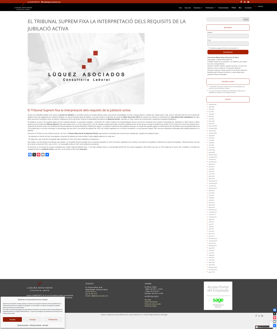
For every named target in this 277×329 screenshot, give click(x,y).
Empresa (197, 8)
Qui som (188, 8)
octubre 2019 (212, 159)
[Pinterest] (275, 318)
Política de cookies (22, 325)
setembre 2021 (213, 104)
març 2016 (211, 260)
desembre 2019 (213, 154)
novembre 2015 (213, 269)
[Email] (275, 322)
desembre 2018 (213, 181)
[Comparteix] (275, 325)
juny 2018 (211, 195)
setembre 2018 (213, 188)
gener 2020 (212, 152)
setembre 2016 (213, 245)
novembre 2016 (213, 241)
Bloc (240, 8)
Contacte (248, 8)
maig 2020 (211, 142)
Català (255, 6)
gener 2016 (212, 265)
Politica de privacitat (35, 325)
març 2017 (211, 231)
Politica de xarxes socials (153, 304)
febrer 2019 (212, 176)
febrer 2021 (212, 121)
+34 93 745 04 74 (34, 2)
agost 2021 (212, 107)
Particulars (209, 8)
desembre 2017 (213, 210)
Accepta (12, 319)
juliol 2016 (211, 250)
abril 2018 (211, 200)
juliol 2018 (211, 193)
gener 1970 (212, 272)
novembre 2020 (213, 128)
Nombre (209, 32)
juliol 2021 (211, 109)
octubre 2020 (212, 131)
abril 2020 (211, 145)
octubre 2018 (212, 186)
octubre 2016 (212, 243)
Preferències (52, 319)
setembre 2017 (213, 217)
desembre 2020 (213, 126)
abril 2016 (211, 257)
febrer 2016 (212, 262)
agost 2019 (212, 164)
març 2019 (211, 174)
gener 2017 (212, 236)
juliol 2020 (211, 138)
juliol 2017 (211, 222)
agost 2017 (212, 219)
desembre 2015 (213, 267)
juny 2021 (211, 111)
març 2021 (211, 119)
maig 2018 (211, 198)
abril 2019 (211, 171)
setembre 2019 (213, 162)
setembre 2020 (213, 133)
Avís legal (45, 325)
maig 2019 (211, 169)
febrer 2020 (212, 150)
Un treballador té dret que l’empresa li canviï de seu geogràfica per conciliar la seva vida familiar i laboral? (227, 87)
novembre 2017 (213, 212)
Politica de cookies (151, 306)
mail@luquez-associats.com (99, 296)
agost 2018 (212, 190)
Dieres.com (124, 315)
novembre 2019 (213, 157)
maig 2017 (211, 226)
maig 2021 (211, 114)
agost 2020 (212, 135)
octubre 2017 (212, 214)
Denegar (33, 319)
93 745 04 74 (92, 292)
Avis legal (148, 300)
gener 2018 (212, 207)
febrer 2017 (212, 234)
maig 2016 (211, 255)
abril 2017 (211, 229)
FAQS (234, 8)
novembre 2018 (213, 183)
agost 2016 (212, 248)
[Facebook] (275, 310)
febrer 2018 (212, 205)
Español (260, 6)
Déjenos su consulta (265, 327)
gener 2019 (212, 178)
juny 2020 (211, 140)
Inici (180, 8)
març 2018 (211, 202)
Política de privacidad (229, 48)
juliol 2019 (211, 166)
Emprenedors (223, 8)
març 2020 (211, 147)
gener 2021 (212, 123)
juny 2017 (211, 224)
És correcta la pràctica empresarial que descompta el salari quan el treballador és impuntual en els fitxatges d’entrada (227, 91)
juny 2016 (211, 253)
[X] (275, 314)
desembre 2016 (213, 238)
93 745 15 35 (93, 294)
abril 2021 (211, 116)
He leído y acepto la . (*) (224, 48)
